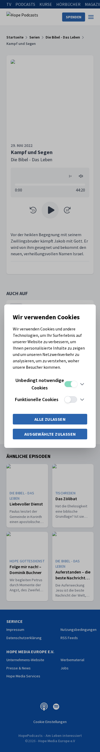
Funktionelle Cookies (36, 399)
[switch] (70, 384)
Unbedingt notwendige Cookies (39, 384)
